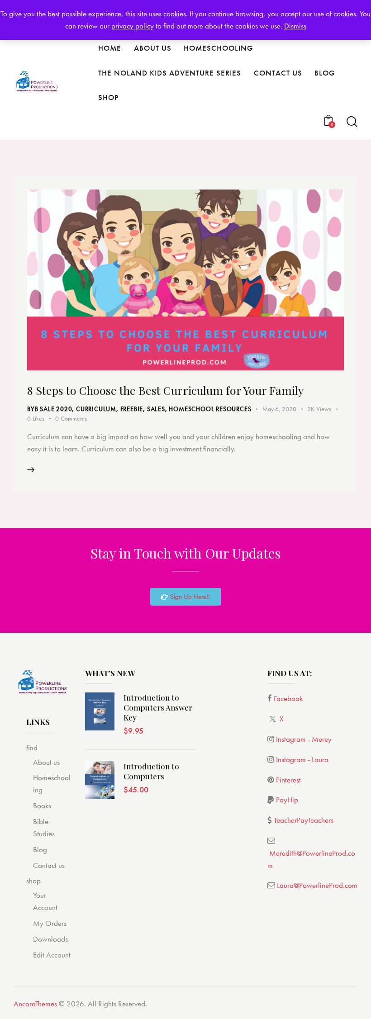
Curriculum (96, 409)
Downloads (50, 939)
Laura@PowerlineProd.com (317, 885)
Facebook (288, 698)
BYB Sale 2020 (49, 409)
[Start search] (352, 122)
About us (46, 762)
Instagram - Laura (302, 759)
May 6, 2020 (279, 409)
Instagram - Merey (304, 739)
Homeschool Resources (210, 409)
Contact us (49, 865)
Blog (40, 849)
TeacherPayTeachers (303, 820)
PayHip (287, 800)
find (32, 748)
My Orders (50, 923)
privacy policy (132, 26)
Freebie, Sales (142, 409)
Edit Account (52, 955)
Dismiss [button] (295, 26)
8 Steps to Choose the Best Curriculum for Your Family (165, 390)
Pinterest (288, 780)
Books (42, 805)
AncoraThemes (35, 1004)
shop (33, 881)
